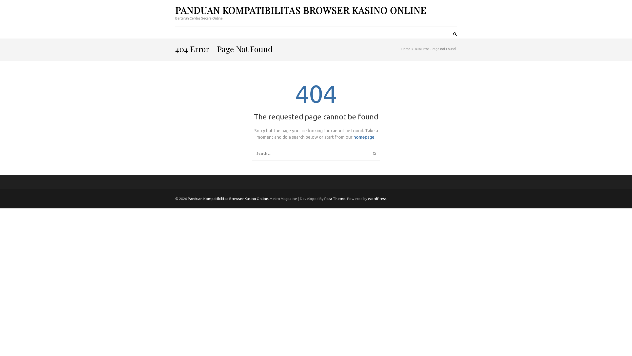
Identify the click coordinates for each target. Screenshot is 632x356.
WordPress (377, 199)
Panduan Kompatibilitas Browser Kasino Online (301, 10)
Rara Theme (334, 199)
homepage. (364, 136)
